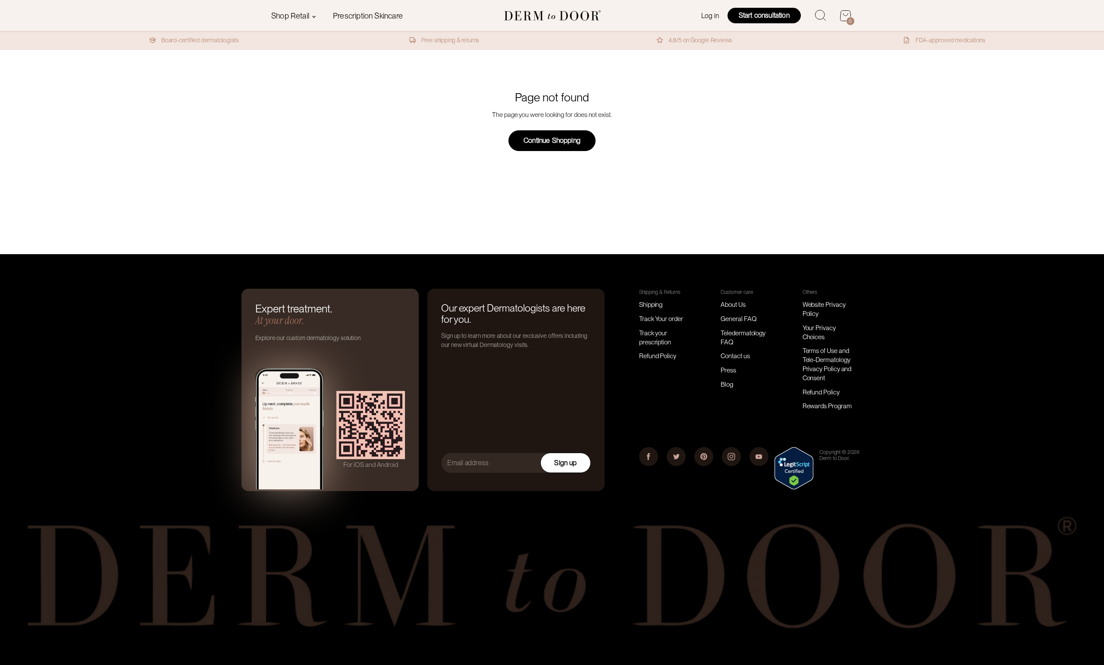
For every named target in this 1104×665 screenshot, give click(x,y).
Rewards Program (827, 406)
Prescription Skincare (368, 15)
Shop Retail (291, 15)
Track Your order (661, 319)
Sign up (565, 463)
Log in (710, 16)
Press (728, 370)
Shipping (650, 305)
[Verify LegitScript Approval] (794, 487)
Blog (727, 384)
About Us (733, 305)
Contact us (735, 356)
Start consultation (764, 15)
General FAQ (738, 319)
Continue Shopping (552, 140)
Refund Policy (657, 356)
